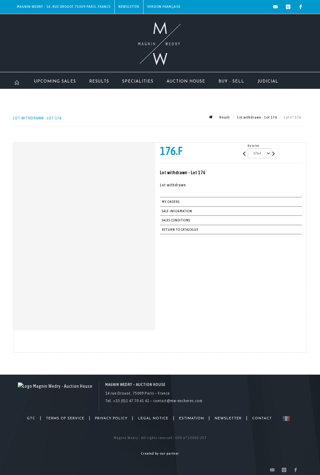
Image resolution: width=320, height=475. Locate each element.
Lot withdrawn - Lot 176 (256, 117)
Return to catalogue (180, 229)
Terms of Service (65, 418)
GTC (31, 418)
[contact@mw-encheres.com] (275, 7)
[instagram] (288, 7)
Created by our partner (160, 453)
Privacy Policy (111, 418)
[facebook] (300, 7)
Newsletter (128, 6)
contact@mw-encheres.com (177, 400)
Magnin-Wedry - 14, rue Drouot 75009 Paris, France (64, 6)
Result (224, 117)
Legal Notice (153, 418)
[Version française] (285, 418)
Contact (262, 418)
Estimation (191, 418)
